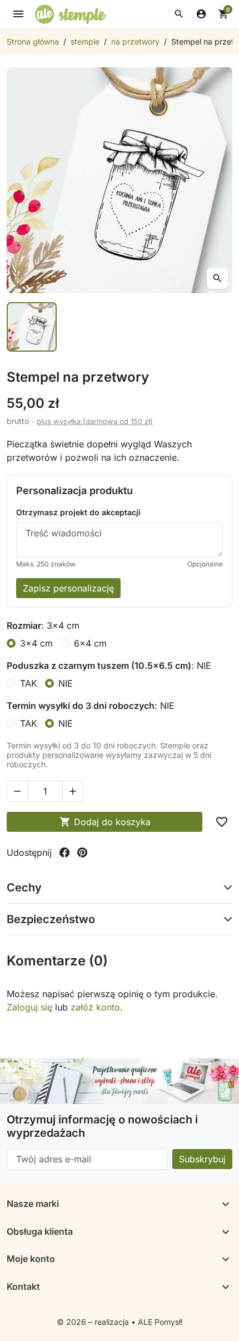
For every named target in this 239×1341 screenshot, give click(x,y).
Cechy (24, 887)
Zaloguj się (29, 1007)
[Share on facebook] (64, 852)
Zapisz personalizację (68, 588)
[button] (179, 14)
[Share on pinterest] (82, 852)
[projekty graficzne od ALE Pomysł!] (119, 1081)
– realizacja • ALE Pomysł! (135, 1322)
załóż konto (95, 1007)
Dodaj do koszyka (105, 821)
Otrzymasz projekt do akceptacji (78, 512)
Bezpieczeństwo (51, 919)
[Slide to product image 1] (32, 327)
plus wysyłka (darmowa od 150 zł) (95, 421)
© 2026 (72, 1322)
